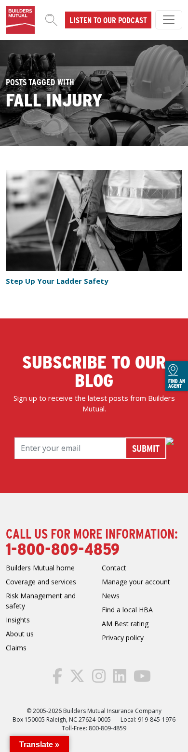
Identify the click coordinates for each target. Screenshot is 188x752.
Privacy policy (123, 637)
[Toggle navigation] (168, 19)
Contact (114, 567)
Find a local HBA (127, 609)
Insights (18, 619)
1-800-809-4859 (63, 548)
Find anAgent (176, 383)
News (111, 595)
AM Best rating (125, 623)
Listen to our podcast (108, 19)
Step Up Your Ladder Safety (57, 281)
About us (20, 633)
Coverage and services (41, 581)
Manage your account (136, 581)
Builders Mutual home (40, 567)
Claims (16, 647)
